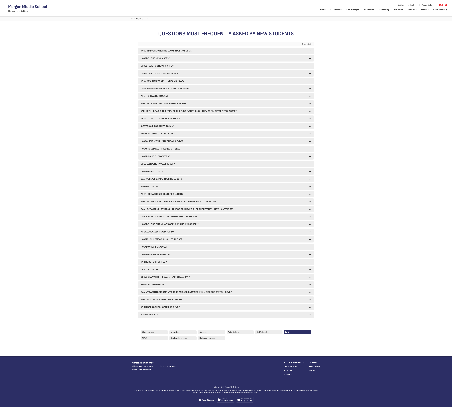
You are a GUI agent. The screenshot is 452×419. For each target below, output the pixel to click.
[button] (412, 5)
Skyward (288, 374)
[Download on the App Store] (245, 400)
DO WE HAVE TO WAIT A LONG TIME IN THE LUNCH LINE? (169, 216)
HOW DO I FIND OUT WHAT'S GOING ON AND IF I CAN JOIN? (170, 224)
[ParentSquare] (206, 400)
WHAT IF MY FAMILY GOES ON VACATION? (161, 299)
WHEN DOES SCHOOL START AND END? (160, 307)
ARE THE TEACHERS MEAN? (154, 96)
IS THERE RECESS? (150, 314)
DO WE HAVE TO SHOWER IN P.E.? (157, 65)
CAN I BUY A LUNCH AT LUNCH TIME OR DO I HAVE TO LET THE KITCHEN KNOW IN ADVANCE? (187, 209)
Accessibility (314, 366)
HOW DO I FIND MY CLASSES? (155, 58)
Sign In (312, 370)
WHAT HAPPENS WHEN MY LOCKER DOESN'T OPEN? (166, 50)
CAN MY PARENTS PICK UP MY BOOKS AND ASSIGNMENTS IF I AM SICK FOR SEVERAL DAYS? (186, 292)
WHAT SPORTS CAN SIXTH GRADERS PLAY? (162, 81)
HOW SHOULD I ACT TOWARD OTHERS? (160, 148)
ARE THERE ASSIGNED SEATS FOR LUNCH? (162, 194)
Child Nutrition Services (294, 362)
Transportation (290, 366)
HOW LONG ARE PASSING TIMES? (157, 254)
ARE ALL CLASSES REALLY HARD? (157, 231)
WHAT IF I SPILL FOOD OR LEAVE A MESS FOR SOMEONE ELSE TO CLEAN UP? (178, 201)
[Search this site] (446, 5)
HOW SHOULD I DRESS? (152, 284)
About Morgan (136, 19)
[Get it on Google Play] (225, 400)
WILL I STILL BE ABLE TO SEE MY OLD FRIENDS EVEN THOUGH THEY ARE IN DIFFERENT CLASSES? (189, 111)
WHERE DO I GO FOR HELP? (154, 262)
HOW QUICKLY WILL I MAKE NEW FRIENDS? (162, 141)
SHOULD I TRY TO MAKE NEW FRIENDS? (160, 118)
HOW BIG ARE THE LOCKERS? (155, 156)
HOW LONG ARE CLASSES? (154, 246)
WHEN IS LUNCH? (149, 186)
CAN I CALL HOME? (150, 269)
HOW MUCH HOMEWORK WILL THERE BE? (161, 239)
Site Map (313, 362)
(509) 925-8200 (144, 369)
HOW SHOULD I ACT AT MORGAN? (158, 133)
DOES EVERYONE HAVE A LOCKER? (158, 163)
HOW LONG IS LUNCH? (152, 171)
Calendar (288, 370)
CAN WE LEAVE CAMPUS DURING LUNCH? (161, 179)
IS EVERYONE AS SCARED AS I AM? (157, 126)
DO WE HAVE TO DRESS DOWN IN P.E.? (159, 73)
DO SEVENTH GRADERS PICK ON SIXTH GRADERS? (166, 88)
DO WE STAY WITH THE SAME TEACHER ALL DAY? (165, 277)
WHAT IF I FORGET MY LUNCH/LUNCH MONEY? (164, 103)
